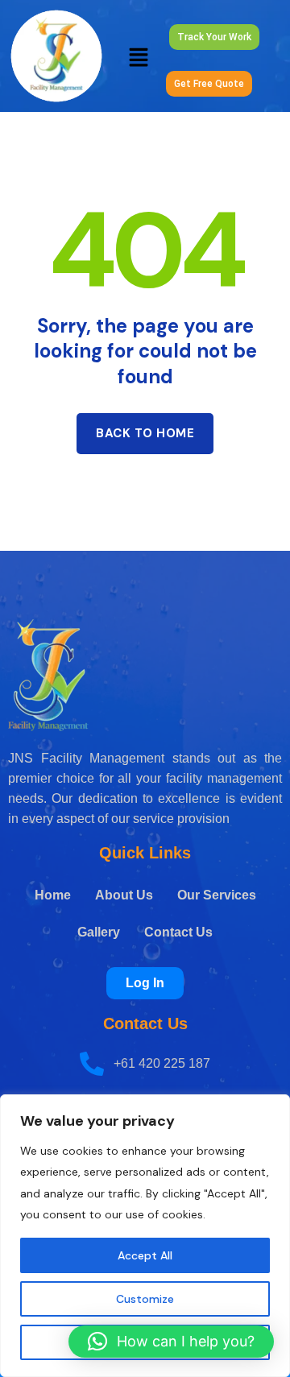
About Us (124, 895)
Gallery (98, 932)
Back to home (145, 433)
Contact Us (178, 932)
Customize (145, 1299)
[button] (138, 56)
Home (53, 895)
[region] (145, 1235)
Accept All (145, 1255)
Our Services (216, 895)
